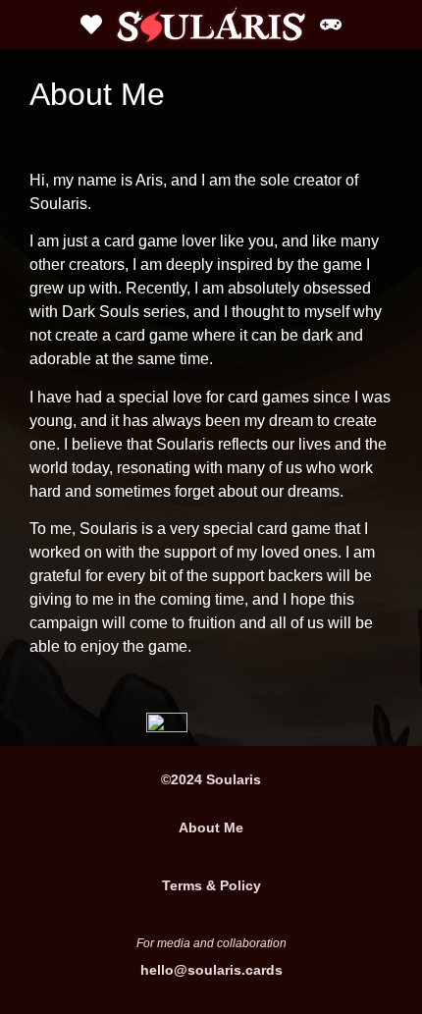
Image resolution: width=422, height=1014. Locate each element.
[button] (91, 25)
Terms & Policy (211, 885)
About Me (211, 827)
